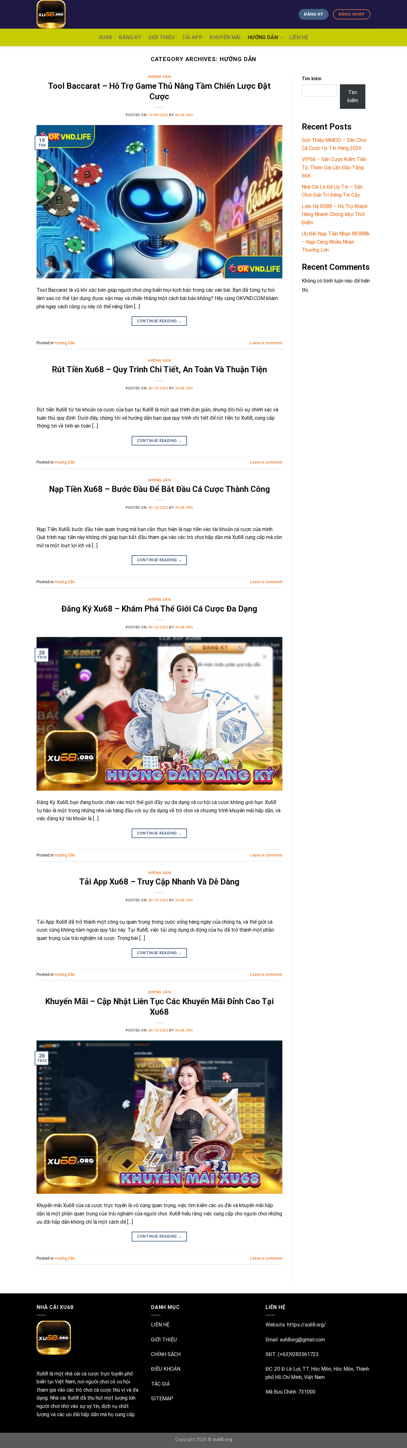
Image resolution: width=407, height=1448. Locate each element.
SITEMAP (162, 1399)
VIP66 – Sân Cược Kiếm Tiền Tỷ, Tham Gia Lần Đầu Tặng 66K (334, 167)
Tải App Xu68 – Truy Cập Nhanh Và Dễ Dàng (159, 881)
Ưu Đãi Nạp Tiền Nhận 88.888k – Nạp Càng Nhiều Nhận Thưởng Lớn (336, 242)
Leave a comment (266, 342)
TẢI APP (192, 37)
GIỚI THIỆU (161, 37)
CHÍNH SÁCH (166, 1354)
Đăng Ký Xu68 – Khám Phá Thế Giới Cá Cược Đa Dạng (159, 608)
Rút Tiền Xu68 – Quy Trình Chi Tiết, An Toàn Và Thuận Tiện (159, 369)
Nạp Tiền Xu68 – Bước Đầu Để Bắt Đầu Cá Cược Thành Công (159, 489)
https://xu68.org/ (306, 1325)
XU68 (105, 37)
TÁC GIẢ (160, 1384)
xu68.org (184, 115)
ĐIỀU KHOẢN (165, 1369)
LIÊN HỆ (298, 37)
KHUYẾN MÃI (225, 37)
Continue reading (159, 321)
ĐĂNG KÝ (130, 37)
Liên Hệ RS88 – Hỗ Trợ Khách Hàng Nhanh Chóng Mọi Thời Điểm (335, 214)
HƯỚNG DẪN (263, 37)
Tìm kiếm (311, 78)
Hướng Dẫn (159, 77)
